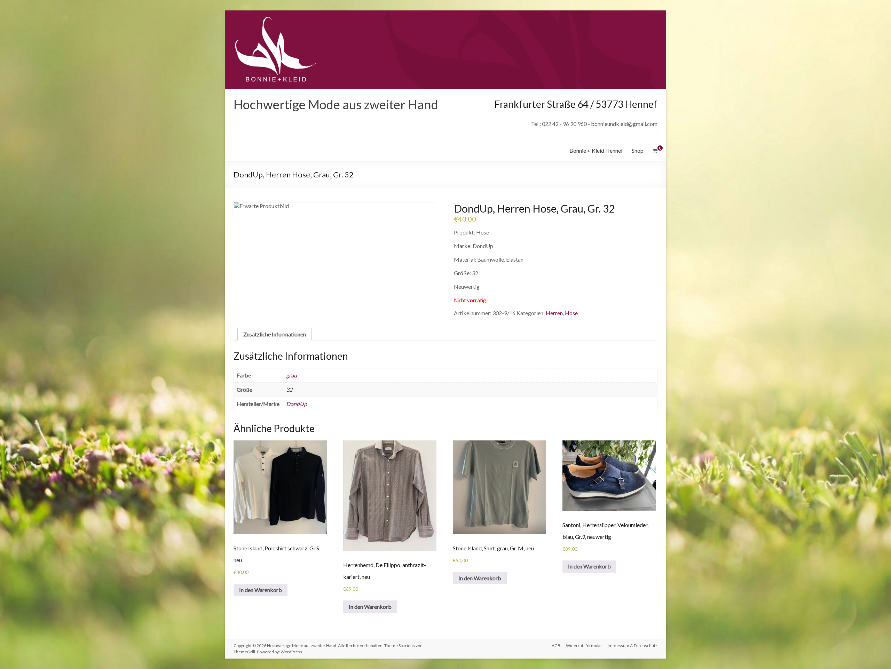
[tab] (274, 334)
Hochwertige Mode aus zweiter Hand (336, 104)
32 (289, 389)
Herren (554, 313)
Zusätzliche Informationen (274, 334)
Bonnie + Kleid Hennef (596, 150)
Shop (638, 150)
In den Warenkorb (260, 590)
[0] (654, 150)
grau (291, 375)
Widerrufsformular (584, 645)
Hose (571, 313)
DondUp (296, 403)
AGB (556, 645)
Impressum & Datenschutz (632, 645)
